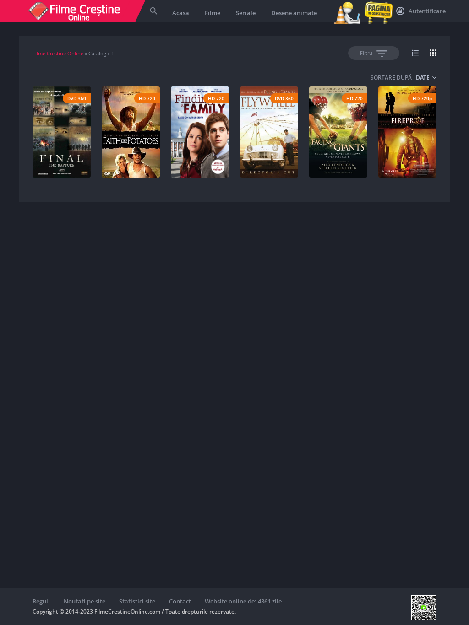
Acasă (180, 13)
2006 (147, 149)
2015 (78, 149)
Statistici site (137, 601)
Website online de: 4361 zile (243, 601)
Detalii (59, 164)
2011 (216, 149)
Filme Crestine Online (58, 53)
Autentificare (426, 11)
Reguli (41, 601)
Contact (180, 601)
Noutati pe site (84, 601)
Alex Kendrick (270, 149)
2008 (424, 149)
